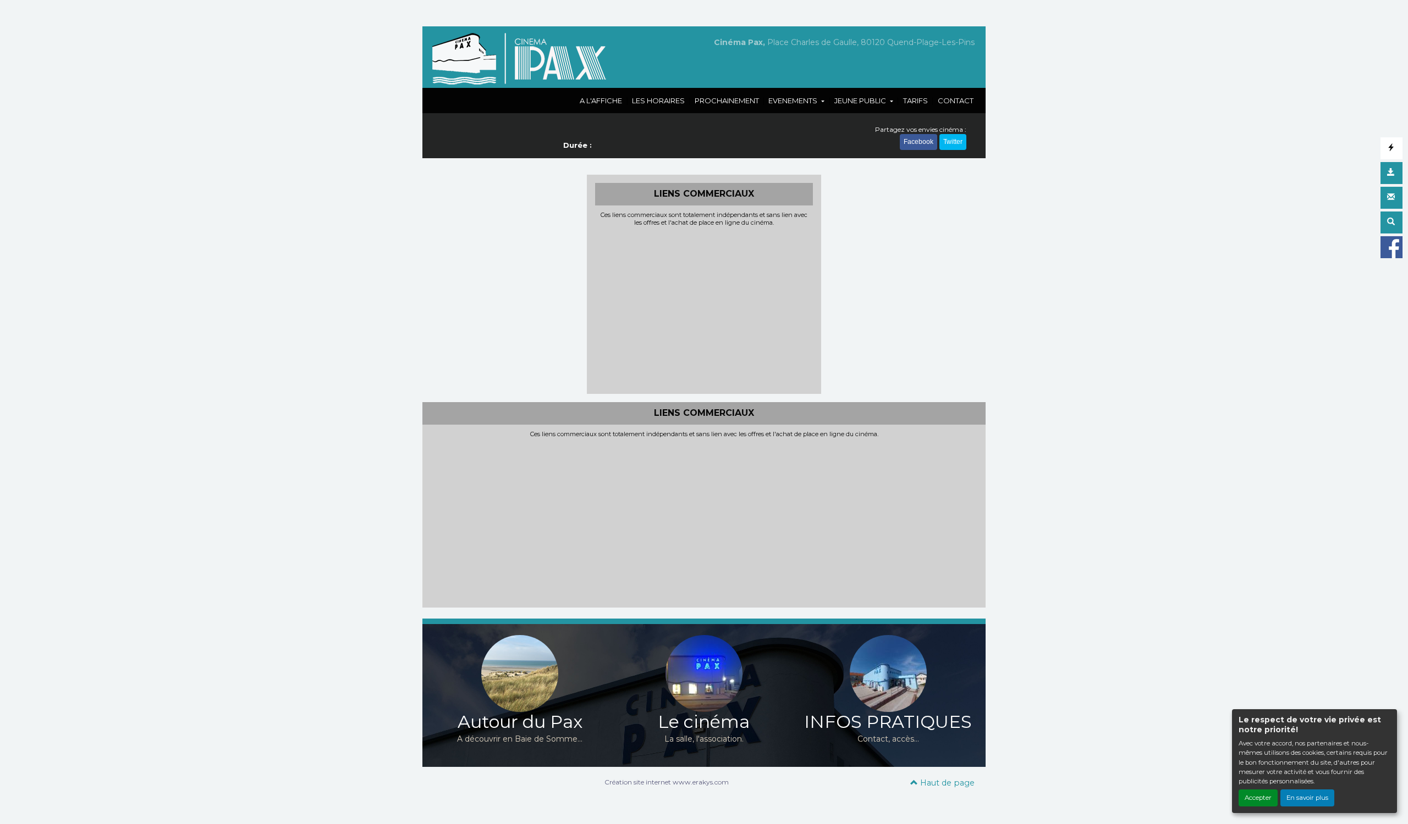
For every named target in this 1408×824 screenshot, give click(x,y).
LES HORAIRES (658, 100)
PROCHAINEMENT (727, 100)
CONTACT (956, 100)
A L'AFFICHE (601, 100)
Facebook (918, 142)
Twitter (953, 142)
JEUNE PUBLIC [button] (861, 100)
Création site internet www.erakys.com (666, 782)
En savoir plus (1307, 797)
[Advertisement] (704, 309)
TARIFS (915, 100)
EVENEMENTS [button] (793, 100)
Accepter (1258, 797)
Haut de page (946, 783)
